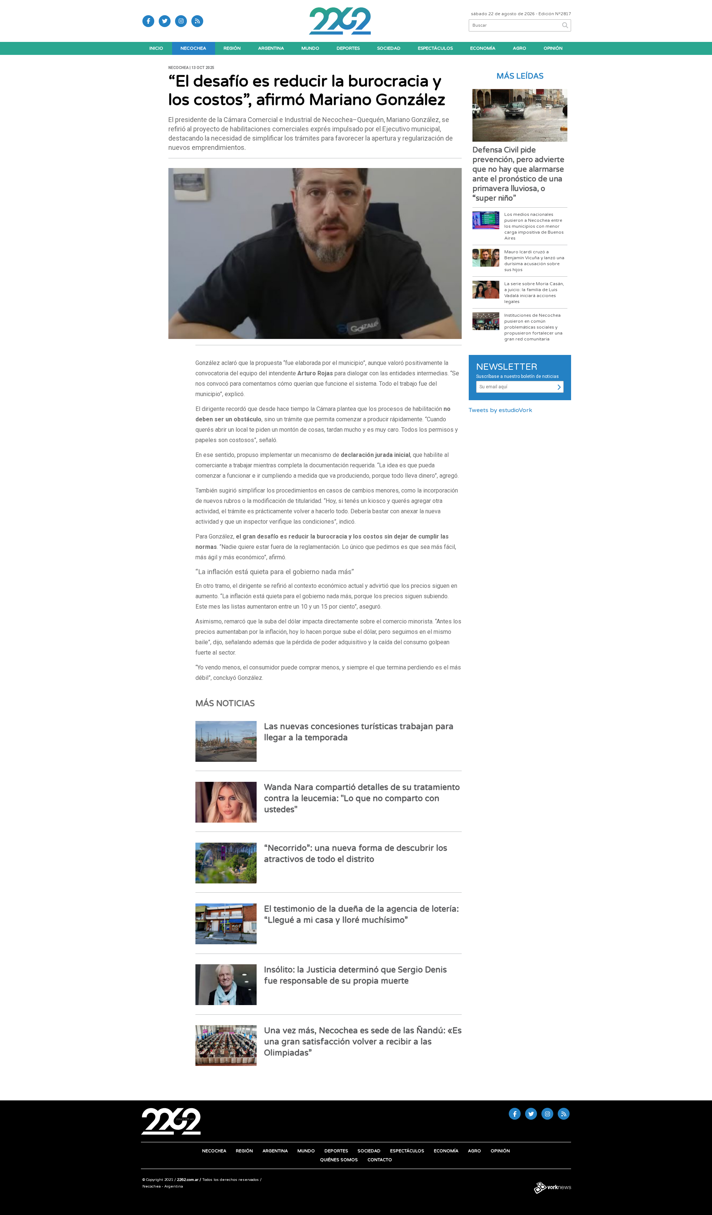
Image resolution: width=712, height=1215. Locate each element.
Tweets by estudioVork (500, 410)
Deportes (348, 48)
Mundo (310, 48)
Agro (519, 48)
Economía (482, 48)
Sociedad (388, 48)
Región (232, 48)
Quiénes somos (339, 1160)
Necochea (193, 48)
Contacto (379, 1160)
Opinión (553, 48)
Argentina (271, 48)
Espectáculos (435, 48)
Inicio (156, 48)
